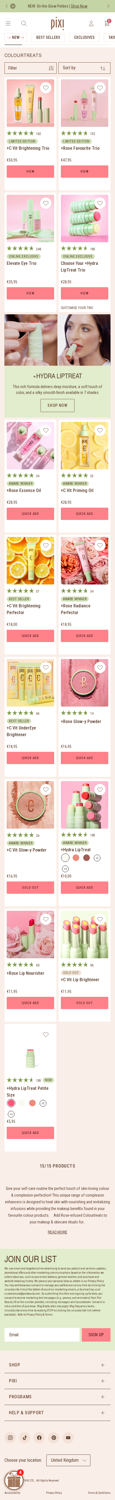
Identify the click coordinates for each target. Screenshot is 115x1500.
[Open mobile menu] (7, 23)
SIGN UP (96, 1334)
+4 (66, 869)
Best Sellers (48, 37)
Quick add (30, 514)
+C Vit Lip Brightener (80, 979)
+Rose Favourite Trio (80, 148)
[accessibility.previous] (7, 6)
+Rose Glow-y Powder (81, 721)
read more (57, 1232)
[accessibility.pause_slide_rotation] (12, 6)
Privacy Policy (54, 1492)
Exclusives (84, 37)
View (30, 171)
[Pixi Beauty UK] (57, 23)
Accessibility (12, 1492)
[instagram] (10, 1437)
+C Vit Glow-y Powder (27, 850)
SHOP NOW (57, 405)
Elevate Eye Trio (21, 263)
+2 (98, 859)
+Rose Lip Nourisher (25, 973)
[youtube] (68, 1437)
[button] (57, 1365)
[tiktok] (24, 1437)
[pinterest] (53, 1437)
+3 (44, 1104)
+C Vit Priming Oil (77, 490)
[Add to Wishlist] (45, 87)
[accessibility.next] (108, 6)
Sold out (30, 888)
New (16, 37)
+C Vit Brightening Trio (28, 148)
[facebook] (39, 1437)
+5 (12, 1115)
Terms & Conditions (99, 1492)
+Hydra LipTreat (76, 849)
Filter (12, 68)
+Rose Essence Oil (24, 490)
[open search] (23, 23)
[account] (91, 23)
